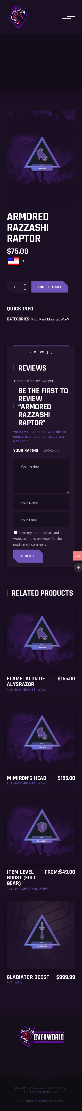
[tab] (41, 352)
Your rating (25, 450)
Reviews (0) (41, 352)
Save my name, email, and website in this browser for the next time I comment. (37, 538)
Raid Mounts (49, 319)
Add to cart (49, 286)
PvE (34, 319)
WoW (65, 319)
